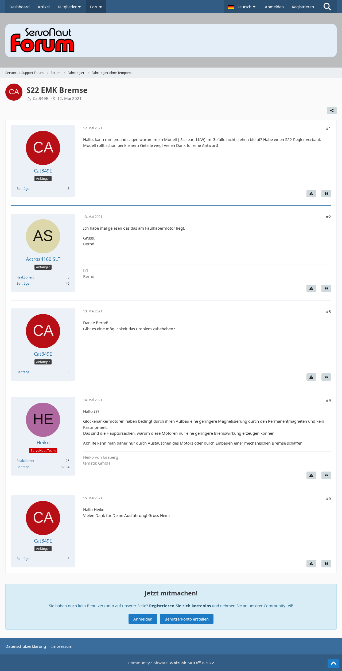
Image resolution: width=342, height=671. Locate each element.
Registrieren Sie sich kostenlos (180, 605)
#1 (328, 128)
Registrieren (303, 6)
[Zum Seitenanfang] (333, 663)
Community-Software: (171, 662)
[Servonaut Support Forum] (171, 40)
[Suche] (327, 6)
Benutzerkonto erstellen (187, 619)
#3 (328, 311)
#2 (328, 216)
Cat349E (40, 98)
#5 (328, 498)
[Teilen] (332, 110)
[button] (242, 6)
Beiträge (23, 188)
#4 (328, 400)
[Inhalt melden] (311, 193)
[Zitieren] (326, 193)
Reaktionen (25, 277)
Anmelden (274, 6)
